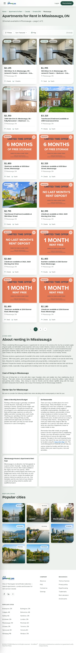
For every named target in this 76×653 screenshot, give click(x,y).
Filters (9, 33)
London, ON (24, 619)
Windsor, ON (24, 633)
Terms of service (64, 581)
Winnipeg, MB (6, 633)
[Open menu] (4, 3)
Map (34, 33)
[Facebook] (4, 594)
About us (43, 581)
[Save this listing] (34, 42)
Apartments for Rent (15, 11)
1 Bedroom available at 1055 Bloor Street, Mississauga (16, 167)
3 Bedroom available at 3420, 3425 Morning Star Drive (17, 263)
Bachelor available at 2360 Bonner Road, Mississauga (54, 263)
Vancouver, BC (7, 630)
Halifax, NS (5, 616)
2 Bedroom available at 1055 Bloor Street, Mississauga (54, 167)
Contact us (43, 588)
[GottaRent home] (12, 3)
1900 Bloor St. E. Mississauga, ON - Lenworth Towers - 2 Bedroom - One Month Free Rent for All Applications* (18, 73)
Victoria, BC (24, 630)
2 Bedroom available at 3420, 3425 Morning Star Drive (54, 215)
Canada (27, 11)
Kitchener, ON (6, 619)
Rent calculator (64, 595)
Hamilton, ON (24, 616)
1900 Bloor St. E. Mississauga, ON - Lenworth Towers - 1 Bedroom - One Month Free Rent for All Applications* (55, 73)
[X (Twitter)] (13, 594)
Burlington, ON (25, 608)
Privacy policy (63, 584)
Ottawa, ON (6, 626)
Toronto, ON (24, 626)
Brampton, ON (7, 608)
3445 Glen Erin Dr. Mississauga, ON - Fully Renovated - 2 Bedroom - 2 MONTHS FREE (17, 121)
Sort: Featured (20, 33)
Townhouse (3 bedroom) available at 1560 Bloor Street (18, 215)
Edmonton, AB (25, 612)
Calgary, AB (6, 612)
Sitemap (43, 591)
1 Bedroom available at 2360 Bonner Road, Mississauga (18, 310)
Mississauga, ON (7, 623)
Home (4, 11)
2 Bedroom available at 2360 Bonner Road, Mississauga (55, 310)
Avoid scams (63, 599)
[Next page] (45, 329)
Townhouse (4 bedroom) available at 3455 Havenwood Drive (55, 120)
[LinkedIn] (8, 594)
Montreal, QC (24, 623)
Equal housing (63, 588)
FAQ (41, 584)
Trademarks (63, 591)
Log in (57, 3)
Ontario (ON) (37, 11)
